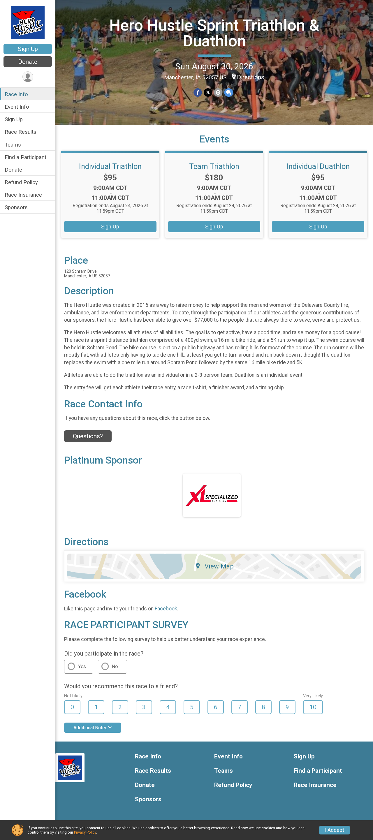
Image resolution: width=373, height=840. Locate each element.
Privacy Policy (85, 832)
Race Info (16, 94)
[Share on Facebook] (197, 92)
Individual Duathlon (318, 166)
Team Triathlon (214, 166)
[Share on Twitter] (208, 92)
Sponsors (16, 207)
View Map (219, 566)
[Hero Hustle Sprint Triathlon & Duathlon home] (28, 22)
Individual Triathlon (110, 166)
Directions (250, 77)
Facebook (166, 609)
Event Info (17, 107)
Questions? (88, 436)
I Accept (334, 830)
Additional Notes (90, 727)
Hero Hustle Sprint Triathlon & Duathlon (214, 33)
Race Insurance (23, 195)
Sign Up (28, 48)
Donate (27, 61)
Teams (13, 145)
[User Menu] (27, 76)
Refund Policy (21, 182)
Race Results (20, 132)
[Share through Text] (228, 92)
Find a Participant (25, 157)
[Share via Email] (218, 92)
